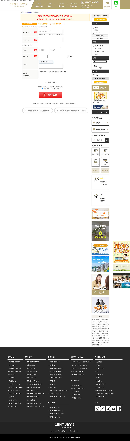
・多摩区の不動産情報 (14, 371)
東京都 (97, 30)
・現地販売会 (12, 381)
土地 (96, 54)
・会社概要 (98, 362)
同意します (46, 88)
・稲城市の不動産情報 (14, 368)
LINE (116, 6)
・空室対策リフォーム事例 (56, 414)
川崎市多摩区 (100, 129)
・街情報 (97, 378)
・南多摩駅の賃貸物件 (54, 374)
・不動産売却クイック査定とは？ (35, 406)
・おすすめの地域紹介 (77, 371)
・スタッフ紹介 (99, 368)
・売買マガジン (12, 406)
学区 (106, 170)
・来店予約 (98, 381)
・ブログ (97, 371)
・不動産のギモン (76, 398)
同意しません (56, 88)
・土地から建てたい (14, 390)
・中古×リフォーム (14, 384)
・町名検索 (11, 378)
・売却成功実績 (30, 365)
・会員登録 (11, 397)
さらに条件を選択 (101, 78)
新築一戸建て (99, 46)
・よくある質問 (30, 400)
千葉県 (97, 27)
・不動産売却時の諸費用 (32, 387)
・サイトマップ (99, 397)
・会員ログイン (12, 400)
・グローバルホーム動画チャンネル (81, 362)
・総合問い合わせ (100, 384)
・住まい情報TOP (76, 385)
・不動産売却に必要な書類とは (34, 393)
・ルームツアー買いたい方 (79, 365)
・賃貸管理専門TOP (54, 407)
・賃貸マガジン (52, 387)
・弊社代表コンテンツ (77, 374)
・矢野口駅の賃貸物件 (54, 371)
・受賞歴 (97, 365)
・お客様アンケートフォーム (56, 397)
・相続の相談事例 (30, 378)
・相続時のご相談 (30, 374)
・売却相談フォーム (31, 371)
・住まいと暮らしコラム (78, 388)
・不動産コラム (75, 395)
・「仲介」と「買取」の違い (33, 384)
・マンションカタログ (14, 393)
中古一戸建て (99, 48)
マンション (95, 164)
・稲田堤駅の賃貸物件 (54, 378)
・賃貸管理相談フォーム (55, 411)
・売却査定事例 (30, 368)
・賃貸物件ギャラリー (54, 417)
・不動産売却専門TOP (32, 362)
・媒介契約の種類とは (32, 397)
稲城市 (98, 123)
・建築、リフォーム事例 (15, 387)
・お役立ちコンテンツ (14, 403)
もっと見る (100, 112)
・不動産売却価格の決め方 (33, 403)
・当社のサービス (100, 387)
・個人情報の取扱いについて (103, 390)
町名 (96, 170)
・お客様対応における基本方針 (104, 393)
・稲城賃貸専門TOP (54, 362)
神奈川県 (97, 32)
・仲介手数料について (32, 390)
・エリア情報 (75, 391)
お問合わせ (107, 6)
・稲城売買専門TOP (14, 362)
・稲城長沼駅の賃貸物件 (55, 368)
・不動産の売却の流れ (32, 381)
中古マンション (99, 51)
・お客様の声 (99, 374)
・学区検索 (11, 374)
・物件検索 (11, 365)
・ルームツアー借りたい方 (79, 368)
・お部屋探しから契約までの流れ (58, 390)
